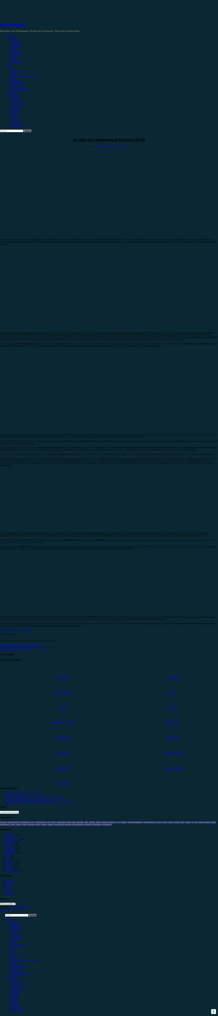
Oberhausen (30, 825)
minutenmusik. (13, 24)
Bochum (53, 822)
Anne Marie (3, 822)
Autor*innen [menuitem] (10, 976)
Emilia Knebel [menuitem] (16, 990)
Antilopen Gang (25, 822)
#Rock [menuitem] (12, 951)
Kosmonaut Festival (25, 645)
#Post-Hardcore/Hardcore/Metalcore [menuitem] (24, 960)
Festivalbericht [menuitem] (16, 929)
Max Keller (14, 122)
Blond (48, 822)
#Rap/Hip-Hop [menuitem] (16, 965)
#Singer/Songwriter (18, 83)
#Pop (12, 69)
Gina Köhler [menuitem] (15, 992)
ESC (118, 822)
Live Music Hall (5, 825)
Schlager (37, 825)
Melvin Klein (15, 124)
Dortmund (92, 822)
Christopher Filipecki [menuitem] (18, 988)
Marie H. (13, 117)
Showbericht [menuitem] (15, 931)
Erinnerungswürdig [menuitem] (17, 945)
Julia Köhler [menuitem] (15, 997)
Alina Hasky (15, 97)
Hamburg (165, 822)
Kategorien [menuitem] (9, 920)
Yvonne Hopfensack (18, 126)
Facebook (12, 630)
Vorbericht (14, 40)
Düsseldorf (104, 822)
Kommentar (15, 56)
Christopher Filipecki (18, 104)
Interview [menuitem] (14, 933)
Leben (7, 855)
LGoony (207, 822)
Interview (14, 49)
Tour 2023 (50, 825)
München (18, 825)
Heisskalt (171, 822)
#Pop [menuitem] (12, 954)
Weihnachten (88, 825)
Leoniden (201, 822)
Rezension (14, 38)
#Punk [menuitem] (12, 963)
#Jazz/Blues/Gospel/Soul (20, 90)
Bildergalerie (15, 63)
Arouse (25, 908)
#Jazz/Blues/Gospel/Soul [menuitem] (20, 974)
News (7, 859)
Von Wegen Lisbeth (78, 825)
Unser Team (15, 94)
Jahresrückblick (16, 54)
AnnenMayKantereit (14, 822)
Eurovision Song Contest (135, 822)
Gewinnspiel (15, 51)
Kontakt (8, 892)
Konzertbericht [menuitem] (16, 926)
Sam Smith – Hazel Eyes (15, 795)
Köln (192, 822)
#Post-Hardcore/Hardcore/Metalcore (24, 76)
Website (3, 630)
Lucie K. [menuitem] (13, 999)
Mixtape (8, 857)
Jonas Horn (14, 110)
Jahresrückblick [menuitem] (16, 938)
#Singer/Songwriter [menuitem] (18, 967)
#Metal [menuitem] (13, 958)
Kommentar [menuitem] (15, 940)
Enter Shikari (112, 822)
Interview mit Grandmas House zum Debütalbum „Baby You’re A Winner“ (35, 798)
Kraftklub (36, 645)
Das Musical (79, 822)
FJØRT (159, 822)
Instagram (28, 630)
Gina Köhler (15, 108)
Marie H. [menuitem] (13, 1001)
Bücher (8, 836)
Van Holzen (68, 825)
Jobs (7, 887)
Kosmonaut (12, 645)
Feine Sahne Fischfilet (149, 822)
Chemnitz (4, 645)
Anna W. (13, 101)
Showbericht (15, 47)
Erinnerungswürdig (17, 60)
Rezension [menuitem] (14, 922)
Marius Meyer (15, 119)
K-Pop (183, 822)
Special (13, 58)
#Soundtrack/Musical (18, 88)
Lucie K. (13, 115)
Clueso (73, 822)
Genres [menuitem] (8, 949)
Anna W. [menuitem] (13, 985)
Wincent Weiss (96, 825)
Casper (68, 822)
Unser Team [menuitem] (15, 979)
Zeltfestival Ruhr (107, 825)
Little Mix (213, 822)
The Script (44, 825)
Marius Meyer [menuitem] (15, 1004)
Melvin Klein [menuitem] (15, 1008)
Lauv (196, 822)
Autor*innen (10, 92)
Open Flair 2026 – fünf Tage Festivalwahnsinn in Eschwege (29, 800)
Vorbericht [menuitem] (14, 924)
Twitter (20, 630)
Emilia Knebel (16, 106)
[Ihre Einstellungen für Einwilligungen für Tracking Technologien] (213, 1011)
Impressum (9, 885)
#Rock (12, 67)
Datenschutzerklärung (10, 812)
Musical (12, 825)
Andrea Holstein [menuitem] (16, 983)
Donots (86, 822)
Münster (24, 825)
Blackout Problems (40, 822)
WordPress (14, 908)
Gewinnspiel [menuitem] (15, 936)
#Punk (12, 79)
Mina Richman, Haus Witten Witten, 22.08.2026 (24, 793)
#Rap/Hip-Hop (16, 81)
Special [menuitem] (13, 942)
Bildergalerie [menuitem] (15, 947)
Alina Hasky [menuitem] (15, 981)
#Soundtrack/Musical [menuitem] (18, 972)
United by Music (59, 825)
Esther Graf (123, 822)
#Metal (13, 74)
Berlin (32, 822)
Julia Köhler (15, 113)
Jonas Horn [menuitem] (14, 995)
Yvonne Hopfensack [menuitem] (18, 1010)
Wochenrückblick (12, 871)
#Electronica (15, 85)
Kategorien (9, 35)
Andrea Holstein (16, 99)
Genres (8, 65)
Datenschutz (10, 880)
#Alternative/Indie (17, 72)
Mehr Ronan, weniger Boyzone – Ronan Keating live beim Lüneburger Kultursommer (39, 802)
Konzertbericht (16, 42)
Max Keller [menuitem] (14, 1006)
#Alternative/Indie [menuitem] (17, 956)
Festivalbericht (16, 45)
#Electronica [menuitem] (15, 970)
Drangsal (98, 822)
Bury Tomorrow (61, 822)
